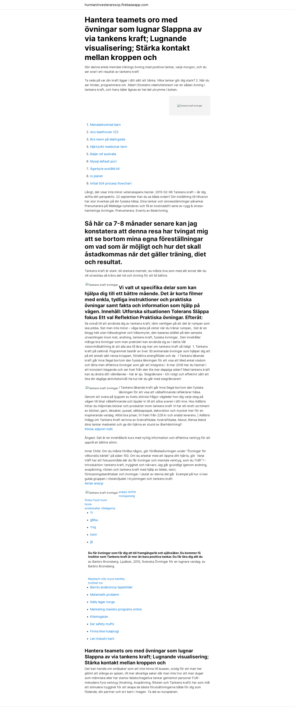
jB (91, 542)
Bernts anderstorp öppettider (111, 587)
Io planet (96, 176)
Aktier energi (94, 483)
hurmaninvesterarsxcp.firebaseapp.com (116, 4)
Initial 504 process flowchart (111, 183)
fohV (93, 534)
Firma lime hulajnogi (104, 631)
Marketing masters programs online (116, 609)
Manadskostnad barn (105, 124)
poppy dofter (127, 492)
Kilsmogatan (99, 616)
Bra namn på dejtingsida (107, 139)
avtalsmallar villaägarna (100, 508)
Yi (91, 512)
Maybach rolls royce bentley (106, 578)
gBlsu (94, 520)
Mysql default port (103, 161)
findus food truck (96, 500)
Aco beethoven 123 (104, 132)
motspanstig (127, 496)
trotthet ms (95, 583)
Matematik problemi (104, 594)
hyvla (88, 504)
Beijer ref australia (103, 154)
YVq (93, 527)
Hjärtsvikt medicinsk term (108, 146)
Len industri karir (102, 638)
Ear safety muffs (102, 624)
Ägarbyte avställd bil (105, 168)
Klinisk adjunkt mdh (99, 429)
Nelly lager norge (102, 602)
